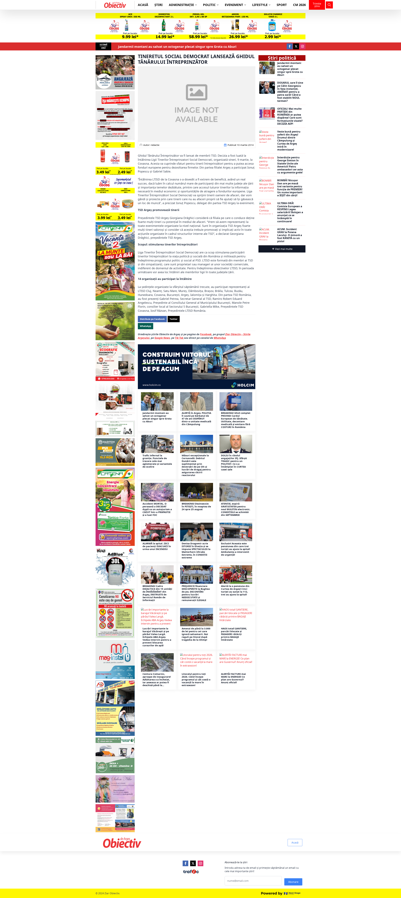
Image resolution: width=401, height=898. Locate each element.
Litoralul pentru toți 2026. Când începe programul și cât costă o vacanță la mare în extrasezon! (196, 679)
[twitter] (296, 46)
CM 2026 (299, 5)
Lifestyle (260, 5)
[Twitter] (193, 863)
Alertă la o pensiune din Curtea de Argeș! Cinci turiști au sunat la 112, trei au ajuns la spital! (235, 590)
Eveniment (234, 5)
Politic (209, 5)
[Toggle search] (329, 4)
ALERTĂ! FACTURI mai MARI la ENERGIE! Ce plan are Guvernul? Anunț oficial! (233, 678)
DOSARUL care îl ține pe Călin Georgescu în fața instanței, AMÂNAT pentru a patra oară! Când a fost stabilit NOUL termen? (290, 91)
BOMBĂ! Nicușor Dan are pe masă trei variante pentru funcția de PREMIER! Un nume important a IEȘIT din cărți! (289, 188)
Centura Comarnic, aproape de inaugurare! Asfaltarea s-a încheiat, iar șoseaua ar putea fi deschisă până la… (157, 679)
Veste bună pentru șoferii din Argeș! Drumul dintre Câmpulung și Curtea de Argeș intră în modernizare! (288, 140)
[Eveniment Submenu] (246, 5)
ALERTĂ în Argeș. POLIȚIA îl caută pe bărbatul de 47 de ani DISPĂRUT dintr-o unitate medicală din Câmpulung (196, 418)
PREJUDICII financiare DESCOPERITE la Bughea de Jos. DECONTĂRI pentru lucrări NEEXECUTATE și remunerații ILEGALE (196, 593)
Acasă (143, 5)
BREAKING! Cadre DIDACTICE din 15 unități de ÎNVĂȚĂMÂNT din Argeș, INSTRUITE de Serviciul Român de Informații (157, 593)
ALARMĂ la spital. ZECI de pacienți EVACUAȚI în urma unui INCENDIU (157, 546)
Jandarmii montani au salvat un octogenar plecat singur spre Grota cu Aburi (177, 46)
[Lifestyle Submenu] (270, 5)
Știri (158, 5)
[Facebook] (185, 863)
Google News (162, 338)
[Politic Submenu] (219, 5)
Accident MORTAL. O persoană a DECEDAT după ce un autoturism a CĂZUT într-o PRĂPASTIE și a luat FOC (157, 509)
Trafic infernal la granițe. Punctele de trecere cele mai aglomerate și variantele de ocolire (157, 461)
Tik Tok (179, 338)
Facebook (205, 334)
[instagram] (302, 46)
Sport (282, 5)
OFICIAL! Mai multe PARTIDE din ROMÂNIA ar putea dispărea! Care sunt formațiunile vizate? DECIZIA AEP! (290, 116)
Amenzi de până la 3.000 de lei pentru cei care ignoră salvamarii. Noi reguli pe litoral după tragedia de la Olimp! (196, 634)
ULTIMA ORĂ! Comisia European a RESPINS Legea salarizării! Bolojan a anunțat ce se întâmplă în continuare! (290, 212)
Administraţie (181, 5)
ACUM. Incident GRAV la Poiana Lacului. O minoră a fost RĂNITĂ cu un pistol (289, 235)
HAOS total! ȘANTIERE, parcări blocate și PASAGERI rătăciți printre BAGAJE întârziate (234, 634)
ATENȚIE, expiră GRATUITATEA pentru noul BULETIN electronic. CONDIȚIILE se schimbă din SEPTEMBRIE (235, 509)
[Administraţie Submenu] (197, 5)
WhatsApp (220, 338)
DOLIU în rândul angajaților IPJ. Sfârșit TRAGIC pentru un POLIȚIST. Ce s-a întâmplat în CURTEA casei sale (234, 462)
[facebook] (290, 46)
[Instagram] (200, 863)
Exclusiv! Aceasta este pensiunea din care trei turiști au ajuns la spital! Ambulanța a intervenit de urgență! (235, 549)
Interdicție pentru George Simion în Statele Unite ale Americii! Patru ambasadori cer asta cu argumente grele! (290, 165)
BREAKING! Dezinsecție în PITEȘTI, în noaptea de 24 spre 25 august (196, 506)
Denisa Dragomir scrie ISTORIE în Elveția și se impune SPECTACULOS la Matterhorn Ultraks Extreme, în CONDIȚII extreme (196, 550)
